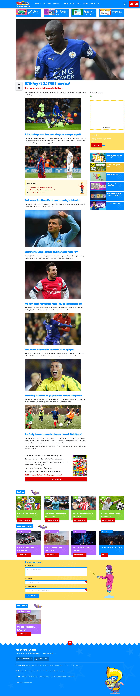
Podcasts (56, 4)
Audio (37, 665)
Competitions (49, 665)
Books (72, 4)
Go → (104, 555)
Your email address (31, 587)
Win (44, 4)
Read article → (24, 520)
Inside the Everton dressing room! (41, 187)
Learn (78, 4)
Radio (37, 4)
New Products (75, 665)
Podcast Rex (71, 677)
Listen (134, 4)
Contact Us (24, 677)
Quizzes (65, 4)
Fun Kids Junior (59, 671)
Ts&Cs (37, 677)
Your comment (29, 566)
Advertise (31, 677)
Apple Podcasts (26, 659)
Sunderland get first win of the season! (42, 190)
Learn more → (24, 555)
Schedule (23, 671)
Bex (47, 671)
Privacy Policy (44, 677)
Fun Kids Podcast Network (58, 677)
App (98, 4)
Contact (92, 4)
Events (85, 4)
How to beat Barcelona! (37, 193)
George (39, 671)
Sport (32, 665)
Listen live (96, 145)
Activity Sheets (59, 665)
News (28, 665)
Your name (28, 579)
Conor (51, 671)
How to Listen (31, 671)
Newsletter (42, 659)
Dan (44, 671)
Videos (49, 4)
